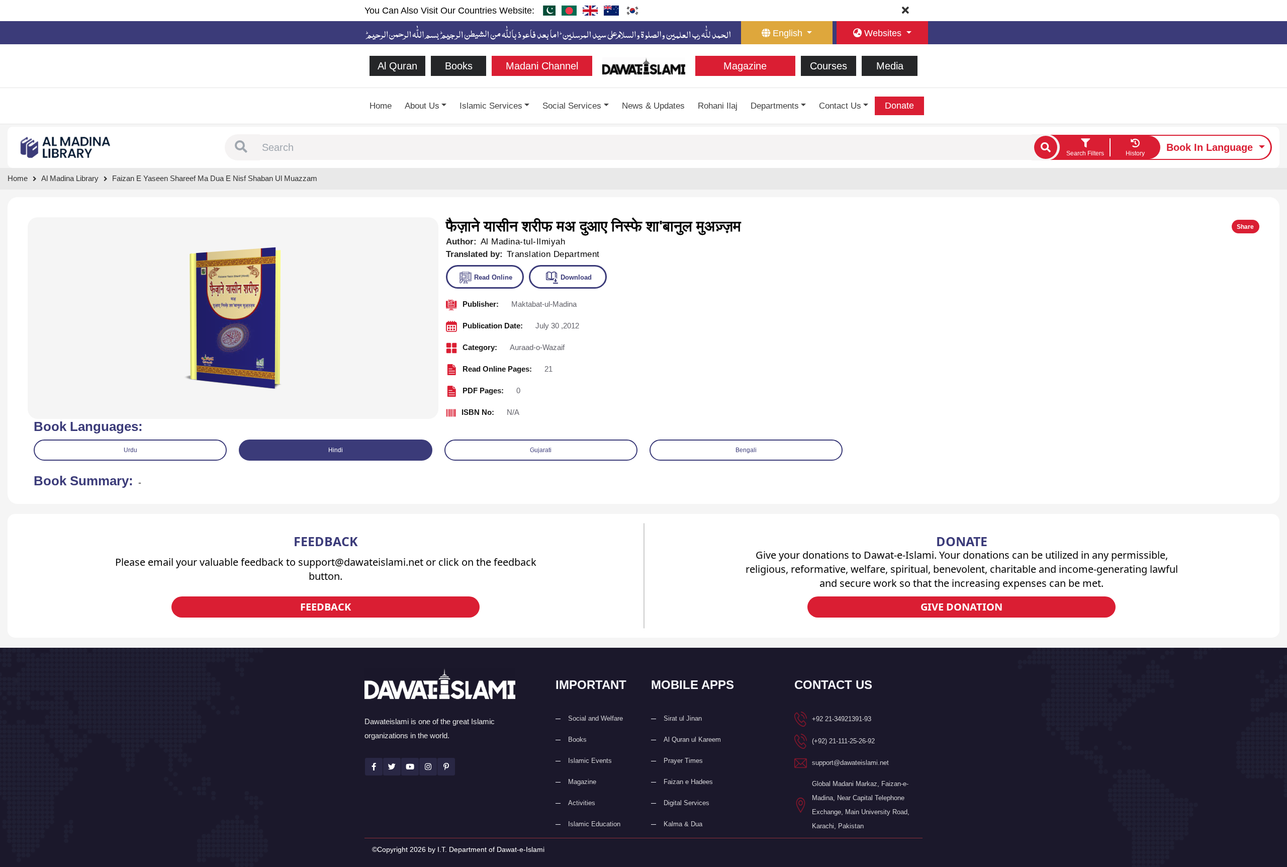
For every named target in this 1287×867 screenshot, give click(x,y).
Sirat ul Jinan (683, 718)
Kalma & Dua (683, 824)
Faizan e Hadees (688, 782)
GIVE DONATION (961, 607)
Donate (899, 106)
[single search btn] (1045, 147)
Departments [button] (775, 106)
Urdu (130, 450)
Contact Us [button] (840, 106)
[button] (241, 147)
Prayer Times (683, 760)
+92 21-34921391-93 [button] (841, 719)
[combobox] (645, 147)
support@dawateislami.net (850, 762)
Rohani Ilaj (718, 106)
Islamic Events (590, 760)
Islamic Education (594, 824)
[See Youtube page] (410, 766)
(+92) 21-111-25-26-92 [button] (843, 741)
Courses (828, 65)
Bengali (746, 450)
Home (381, 106)
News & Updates (653, 106)
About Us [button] (422, 106)
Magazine (745, 65)
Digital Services (686, 803)
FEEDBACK (325, 607)
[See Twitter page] (392, 766)
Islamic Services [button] (490, 106)
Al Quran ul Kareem (692, 739)
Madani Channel (542, 65)
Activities (581, 803)
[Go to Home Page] (643, 65)
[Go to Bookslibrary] (66, 146)
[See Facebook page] (374, 766)
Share (1245, 226)
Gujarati (540, 450)
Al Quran (397, 65)
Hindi (335, 450)
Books (459, 65)
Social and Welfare (595, 718)
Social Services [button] (571, 106)
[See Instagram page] (428, 766)
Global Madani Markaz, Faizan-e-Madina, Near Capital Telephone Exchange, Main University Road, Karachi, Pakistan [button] (860, 805)
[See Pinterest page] (446, 766)
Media (889, 65)
